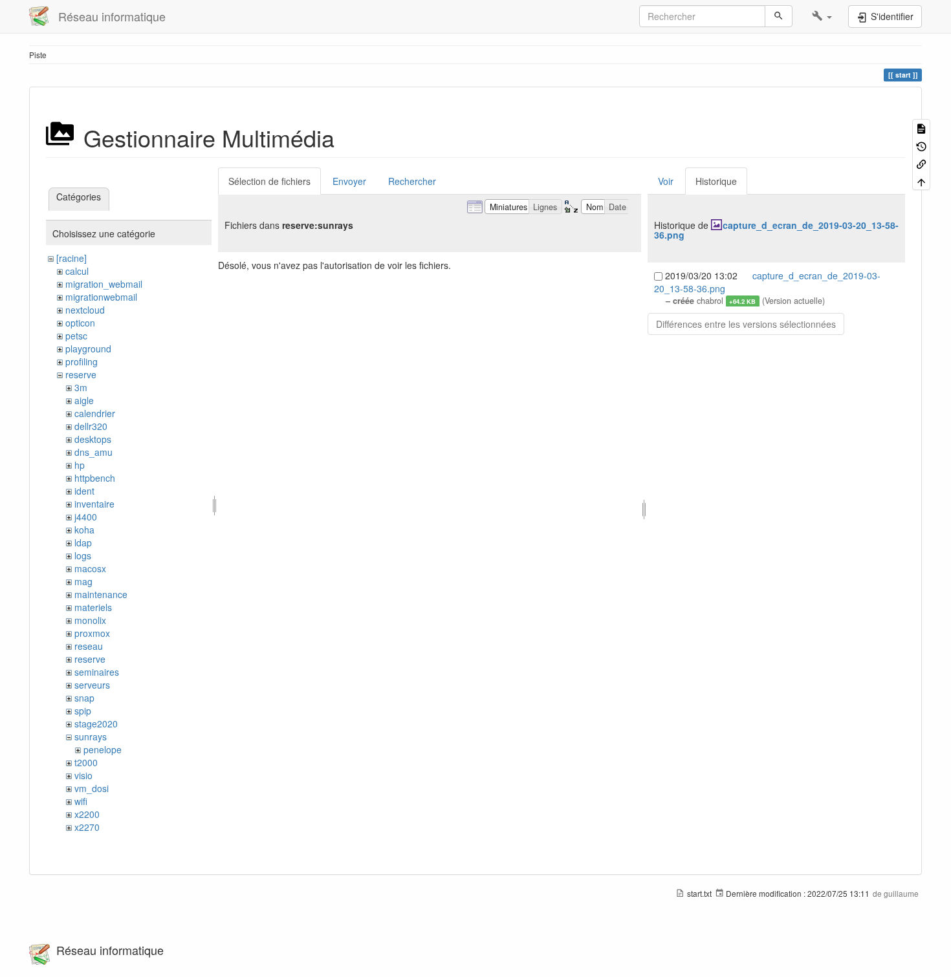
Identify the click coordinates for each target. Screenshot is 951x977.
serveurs (92, 684)
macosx (90, 568)
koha (84, 529)
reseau (88, 645)
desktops (92, 439)
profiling (81, 361)
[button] (822, 16)
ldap (83, 542)
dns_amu (93, 452)
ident (84, 490)
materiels (93, 607)
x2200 (87, 814)
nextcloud (85, 309)
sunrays (90, 736)
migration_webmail (103, 283)
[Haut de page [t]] (921, 181)
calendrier (94, 413)
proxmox (92, 633)
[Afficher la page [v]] (921, 128)
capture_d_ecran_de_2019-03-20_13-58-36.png (776, 230)
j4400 (85, 516)
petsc (76, 335)
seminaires (96, 671)
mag (83, 581)
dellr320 (90, 426)
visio (83, 775)
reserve (80, 374)
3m (80, 387)
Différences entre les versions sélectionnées (746, 323)
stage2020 (96, 723)
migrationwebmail (101, 296)
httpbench (94, 477)
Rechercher (412, 181)
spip (82, 710)
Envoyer (349, 181)
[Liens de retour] (921, 163)
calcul (77, 270)
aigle (84, 400)
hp (79, 464)
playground (88, 348)
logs (82, 555)
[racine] (71, 258)
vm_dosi (91, 788)
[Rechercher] (778, 16)
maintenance (100, 594)
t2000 (86, 762)
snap (84, 697)
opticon (80, 322)
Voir (665, 181)
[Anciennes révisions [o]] (921, 145)
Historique (716, 181)
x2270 (87, 827)
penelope (102, 749)
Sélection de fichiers (269, 181)
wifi (80, 801)
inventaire (94, 503)
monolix (90, 620)
